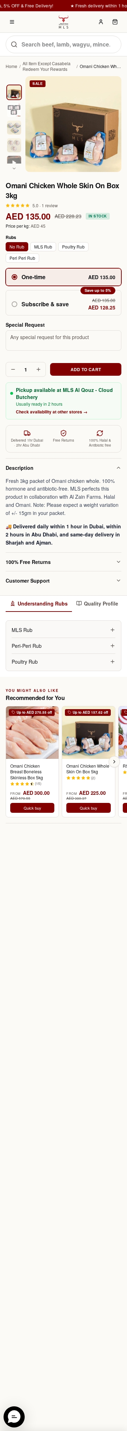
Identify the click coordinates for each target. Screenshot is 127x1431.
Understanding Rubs (43, 603)
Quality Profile (101, 603)
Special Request (25, 324)
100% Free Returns (28, 561)
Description (20, 467)
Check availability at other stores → (51, 411)
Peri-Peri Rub (27, 645)
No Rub (17, 247)
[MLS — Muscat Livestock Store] (63, 22)
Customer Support (28, 580)
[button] (63, 302)
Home (11, 66)
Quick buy (32, 808)
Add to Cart (86, 369)
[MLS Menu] (12, 22)
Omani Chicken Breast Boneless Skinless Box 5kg (26, 771)
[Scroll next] (114, 761)
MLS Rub (43, 247)
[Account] (101, 22)
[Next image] (14, 168)
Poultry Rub (73, 247)
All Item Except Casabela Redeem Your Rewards (47, 66)
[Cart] (115, 22)
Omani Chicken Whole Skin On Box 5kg (87, 769)
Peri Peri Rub (22, 258)
